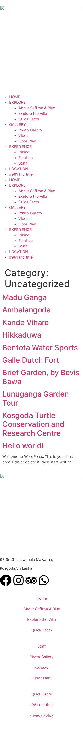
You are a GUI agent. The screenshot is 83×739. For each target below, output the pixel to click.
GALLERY (17, 124)
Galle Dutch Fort (30, 360)
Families (25, 157)
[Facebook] (6, 580)
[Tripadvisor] (31, 580)
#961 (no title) (21, 174)
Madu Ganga (24, 297)
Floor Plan (27, 141)
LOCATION (18, 168)
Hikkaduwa (21, 334)
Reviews (41, 667)
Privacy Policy (41, 715)
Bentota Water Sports (40, 347)
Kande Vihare (25, 322)
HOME (14, 96)
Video (23, 135)
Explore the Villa (32, 113)
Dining (24, 152)
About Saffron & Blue (36, 108)
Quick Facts (28, 119)
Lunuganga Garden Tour (35, 398)
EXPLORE (17, 102)
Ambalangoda (26, 309)
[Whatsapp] (44, 580)
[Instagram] (18, 580)
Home (41, 598)
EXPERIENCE (20, 146)
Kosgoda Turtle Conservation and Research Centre (33, 424)
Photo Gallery (30, 130)
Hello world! (23, 445)
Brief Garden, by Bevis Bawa (41, 377)
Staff (22, 163)
